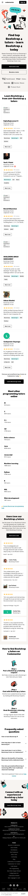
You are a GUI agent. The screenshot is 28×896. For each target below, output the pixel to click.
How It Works (14, 847)
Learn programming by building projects (14, 833)
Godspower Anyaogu (12, 342)
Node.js (6, 321)
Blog (14, 859)
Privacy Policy (8, 889)
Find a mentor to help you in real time (14, 826)
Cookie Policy (3, 889)
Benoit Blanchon (10, 209)
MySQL (22, 276)
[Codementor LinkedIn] (17, 885)
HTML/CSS (7, 362)
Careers (20, 889)
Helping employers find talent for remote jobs (14, 837)
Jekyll (11, 229)
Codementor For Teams (14, 864)
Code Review (14, 866)
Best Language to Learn (14, 878)
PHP (21, 138)
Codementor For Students (14, 861)
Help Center (24, 889)
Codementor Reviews (14, 875)
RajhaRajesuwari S (11, 121)
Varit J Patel (8, 162)
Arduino (6, 229)
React (17, 179)
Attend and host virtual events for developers (14, 829)
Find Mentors (14, 850)
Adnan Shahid (9, 301)
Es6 (13, 179)
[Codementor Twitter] (14, 885)
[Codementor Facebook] (11, 885)
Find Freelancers (14, 852)
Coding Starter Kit (14, 873)
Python (6, 141)
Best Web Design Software (14, 871)
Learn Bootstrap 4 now (14, 381)
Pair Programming (14, 868)
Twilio (5, 279)
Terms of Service (15, 889)
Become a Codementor (14, 845)
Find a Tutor (14, 854)
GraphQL (6, 183)
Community (14, 857)
